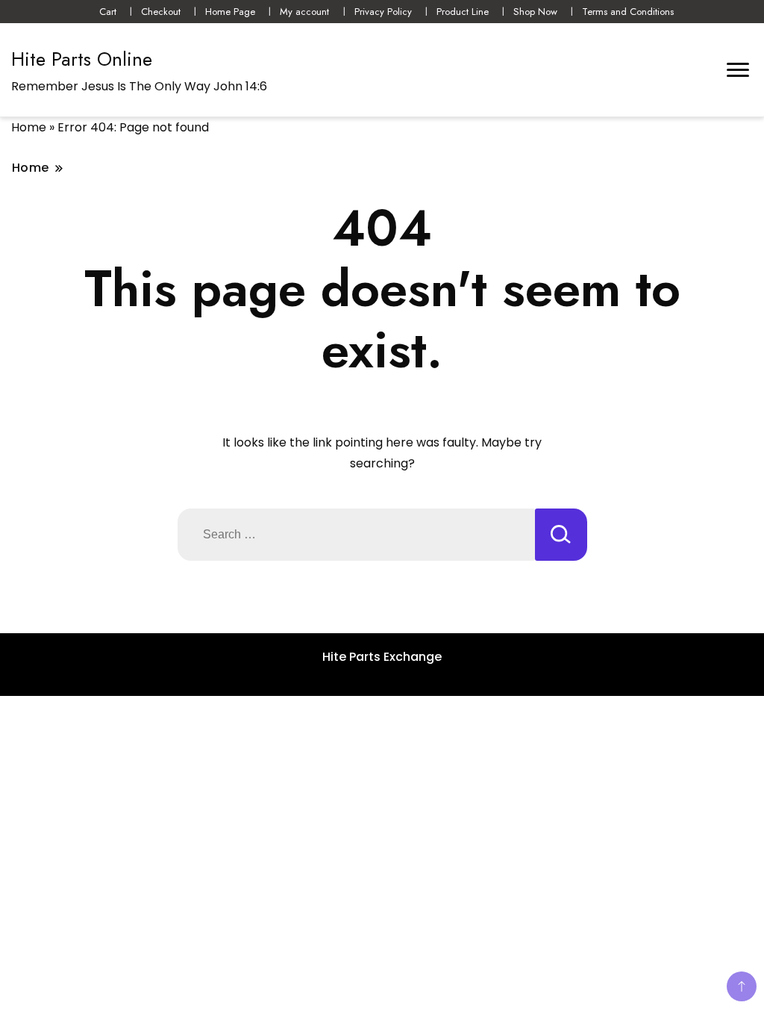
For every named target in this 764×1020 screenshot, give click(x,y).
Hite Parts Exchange (382, 656)
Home (28, 127)
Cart (107, 11)
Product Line (462, 11)
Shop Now (535, 11)
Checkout (161, 11)
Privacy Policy (383, 11)
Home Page (230, 11)
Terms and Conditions (628, 11)
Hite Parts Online (81, 59)
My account (304, 11)
